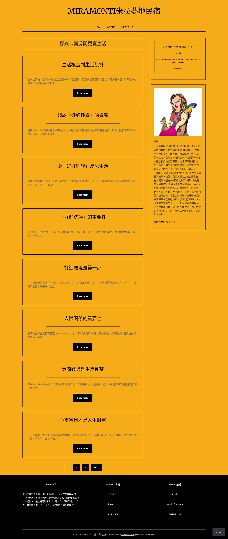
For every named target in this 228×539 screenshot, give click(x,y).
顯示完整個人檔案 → (164, 221)
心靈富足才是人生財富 (83, 420)
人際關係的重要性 (82, 318)
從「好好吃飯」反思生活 (82, 166)
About (111, 27)
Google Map (175, 513)
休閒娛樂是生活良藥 (83, 369)
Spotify (175, 494)
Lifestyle (127, 27)
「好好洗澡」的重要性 (83, 217)
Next (96, 467)
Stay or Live (113, 504)
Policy (113, 494)
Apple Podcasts (175, 504)
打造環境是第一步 (82, 268)
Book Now (113, 513)
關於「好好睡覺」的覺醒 (82, 115)
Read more (83, 93)
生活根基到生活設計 (83, 65)
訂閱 (218, 531)
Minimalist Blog (128, 534)
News (98, 27)
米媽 (156, 141)
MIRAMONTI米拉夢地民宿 (114, 11)
